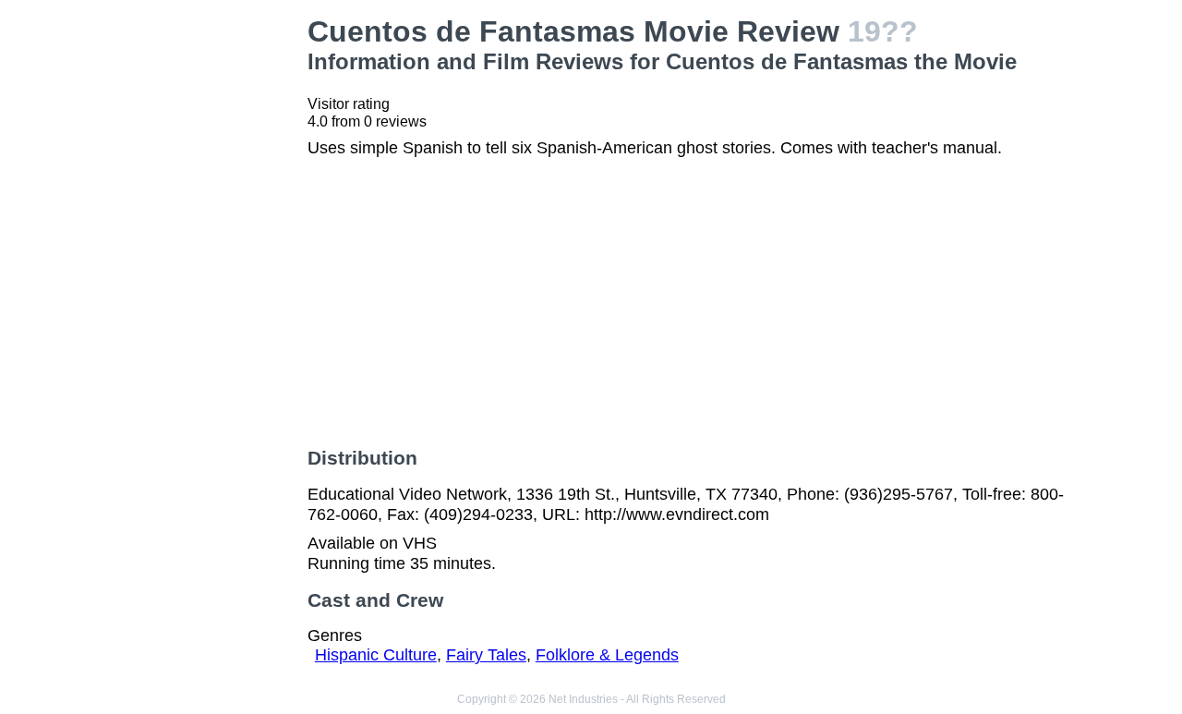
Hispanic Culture (376, 655)
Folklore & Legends (607, 655)
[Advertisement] (207, 292)
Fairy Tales (486, 655)
